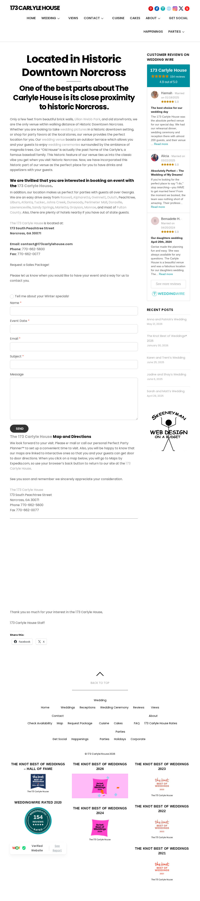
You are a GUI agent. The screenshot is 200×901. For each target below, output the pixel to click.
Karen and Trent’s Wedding (166, 358)
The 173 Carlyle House (26, 223)
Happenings (153, 31)
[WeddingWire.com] (168, 295)
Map (60, 723)
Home (31, 18)
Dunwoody (75, 202)
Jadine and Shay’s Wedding (166, 374)
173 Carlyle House (34, 185)
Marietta (61, 207)
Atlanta (27, 202)
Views (73, 18)
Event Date (19, 321)
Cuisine (118, 18)
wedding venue (53, 139)
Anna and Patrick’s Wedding (167, 319)
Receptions (88, 707)
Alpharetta (81, 197)
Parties (174, 31)
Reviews (138, 707)
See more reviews (168, 284)
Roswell (66, 197)
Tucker (39, 202)
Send (20, 429)
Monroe (90, 207)
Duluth (112, 197)
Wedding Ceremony (114, 707)
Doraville (115, 202)
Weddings (68, 707)
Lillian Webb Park (87, 119)
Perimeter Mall (96, 202)
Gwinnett (99, 197)
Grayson (76, 207)
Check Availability (40, 723)
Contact (92, 18)
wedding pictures (73, 129)
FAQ (137, 723)
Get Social (178, 18)
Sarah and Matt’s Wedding (166, 391)
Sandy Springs (43, 207)
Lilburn (15, 202)
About (151, 18)
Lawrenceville (20, 207)
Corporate (138, 739)
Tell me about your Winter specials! (42, 296)
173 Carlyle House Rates (160, 723)
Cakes (135, 18)
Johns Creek (56, 202)
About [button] (153, 716)
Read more (161, 144)
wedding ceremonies (64, 144)
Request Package (80, 723)
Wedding (48, 18)
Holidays (120, 739)
